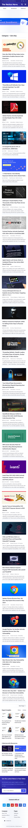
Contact (3, 817)
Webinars (23, 8)
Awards (15, 815)
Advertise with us (5, 815)
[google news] (24, 805)
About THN (4, 813)
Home (4, 8)
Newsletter (14, 8)
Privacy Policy (17, 817)
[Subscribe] (23, 790)
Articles (24, 710)
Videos (19, 710)
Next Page (22, 705)
